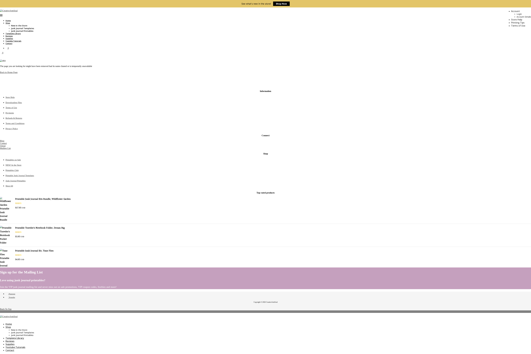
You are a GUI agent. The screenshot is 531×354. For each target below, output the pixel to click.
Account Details (524, 16)
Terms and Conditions (15, 123)
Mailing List (5, 148)
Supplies (9, 38)
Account (515, 11)
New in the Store (19, 25)
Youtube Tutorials (13, 41)
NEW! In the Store (13, 165)
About (3, 146)
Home (8, 20)
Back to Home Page (9, 72)
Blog (2, 141)
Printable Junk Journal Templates (20, 175)
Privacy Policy (12, 129)
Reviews (9, 36)
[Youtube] (3, 319)
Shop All (9, 186)
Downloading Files (14, 102)
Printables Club (12, 170)
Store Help (516, 19)
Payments (10, 113)
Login (519, 14)
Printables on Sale (13, 160)
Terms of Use (518, 25)
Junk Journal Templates (22, 28)
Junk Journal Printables (22, 31)
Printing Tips (518, 22)
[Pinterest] (1, 319)
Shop (8, 23)
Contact (9, 43)
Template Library (13, 33)
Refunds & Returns (14, 118)
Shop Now (281, 3)
